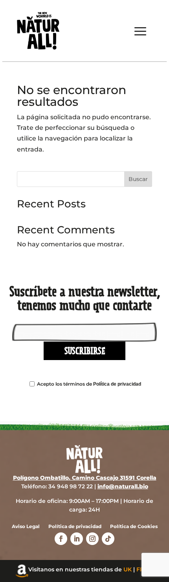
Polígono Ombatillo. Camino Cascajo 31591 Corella (84, 477)
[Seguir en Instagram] (92, 538)
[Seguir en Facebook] (61, 538)
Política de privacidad (117, 384)
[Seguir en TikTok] (108, 538)
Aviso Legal (26, 526)
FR (140, 569)
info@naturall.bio (122, 486)
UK (127, 569)
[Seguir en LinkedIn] (76, 538)
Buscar (138, 179)
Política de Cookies (134, 526)
